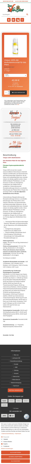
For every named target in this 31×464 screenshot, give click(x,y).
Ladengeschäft (16, 358)
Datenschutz (16, 376)
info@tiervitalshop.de (15, 131)
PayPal (5, 444)
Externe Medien (8, 441)
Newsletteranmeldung (16, 361)
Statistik (6, 439)
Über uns (16, 355)
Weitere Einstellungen (7, 448)
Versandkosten (20, 86)
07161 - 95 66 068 (15, 135)
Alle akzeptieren (15, 452)
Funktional (6, 446)
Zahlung (16, 370)
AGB (16, 367)
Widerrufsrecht (16, 379)
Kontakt (16, 364)
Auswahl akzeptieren (15, 456)
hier (18, 104)
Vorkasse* (26, 400)
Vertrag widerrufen (15, 390)
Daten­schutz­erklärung (8, 433)
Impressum (16, 385)
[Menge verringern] (9, 94)
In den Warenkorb (19, 92)
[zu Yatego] (26, 416)
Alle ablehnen (15, 461)
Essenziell (6, 437)
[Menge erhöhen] (9, 91)
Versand (16, 373)
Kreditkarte (19, 400)
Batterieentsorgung (16, 382)
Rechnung (11, 400)
